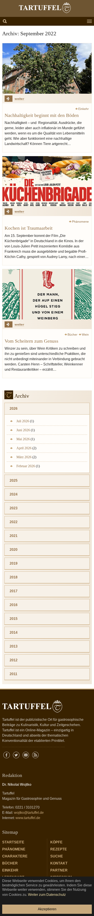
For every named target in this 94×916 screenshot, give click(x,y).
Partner (59, 870)
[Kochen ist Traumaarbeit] (47, 181)
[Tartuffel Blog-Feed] (35, 755)
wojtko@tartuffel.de (29, 812)
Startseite (13, 842)
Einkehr (10, 870)
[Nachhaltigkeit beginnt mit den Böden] (47, 68)
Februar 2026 (25, 466)
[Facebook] (6, 755)
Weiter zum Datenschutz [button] (47, 894)
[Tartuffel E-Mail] (25, 755)
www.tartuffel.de (28, 818)
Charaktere (15, 856)
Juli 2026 (22, 421)
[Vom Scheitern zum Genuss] (47, 294)
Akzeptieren (47, 909)
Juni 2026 (23, 430)
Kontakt (59, 863)
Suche (56, 856)
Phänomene (13, 849)
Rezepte (58, 849)
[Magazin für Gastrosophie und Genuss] (45, 7)
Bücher (10, 863)
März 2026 (23, 457)
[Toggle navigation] (89, 21)
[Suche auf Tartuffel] (4, 21)
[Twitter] (16, 755)
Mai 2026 (23, 439)
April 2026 (23, 448)
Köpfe (56, 842)
